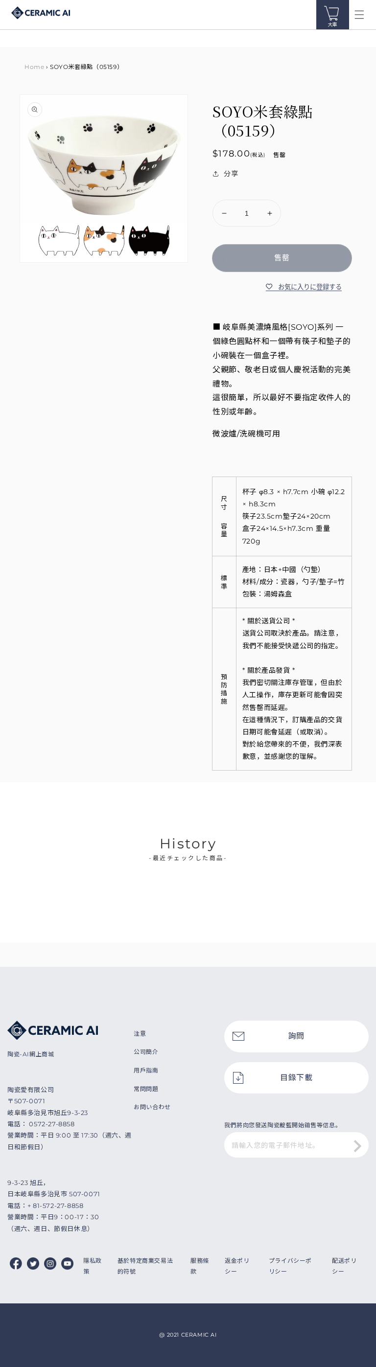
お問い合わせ (152, 1107)
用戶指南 (146, 1070)
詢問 (296, 1036)
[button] (359, 14)
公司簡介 (146, 1051)
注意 (140, 1033)
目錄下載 (296, 1077)
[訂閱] (358, 1146)
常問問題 (146, 1089)
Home (34, 66)
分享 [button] (231, 173)
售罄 (282, 257)
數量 (219, 192)
